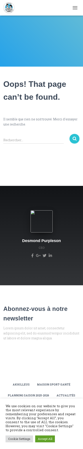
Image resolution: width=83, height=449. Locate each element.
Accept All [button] (45, 439)
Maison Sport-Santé (53, 384)
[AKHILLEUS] (10, 7)
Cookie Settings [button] (19, 439)
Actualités (65, 395)
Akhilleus (21, 384)
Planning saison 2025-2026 (28, 395)
